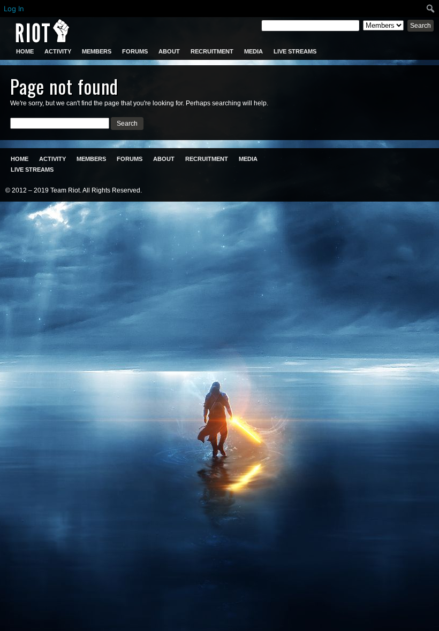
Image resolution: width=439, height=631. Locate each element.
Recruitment (212, 51)
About (169, 51)
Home (25, 51)
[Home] (42, 31)
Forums (135, 51)
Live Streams (295, 51)
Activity (57, 51)
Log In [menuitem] (14, 8)
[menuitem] (430, 8)
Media (253, 51)
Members (96, 51)
